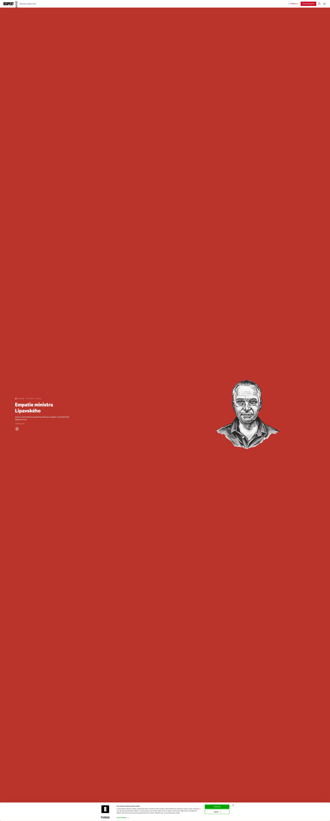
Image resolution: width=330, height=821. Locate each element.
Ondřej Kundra (20, 424)
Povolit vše (217, 806)
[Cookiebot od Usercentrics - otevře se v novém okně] (105, 817)
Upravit (216, 811)
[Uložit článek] (17, 429)
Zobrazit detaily (121, 817)
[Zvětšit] (247, 414)
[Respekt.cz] (8, 3)
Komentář (20, 398)
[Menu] (324, 4)
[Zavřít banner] (233, 805)
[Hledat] (319, 4)
